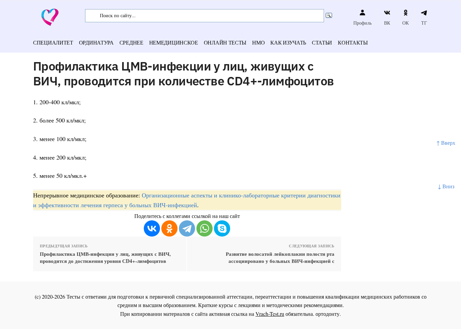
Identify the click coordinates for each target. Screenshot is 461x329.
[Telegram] (187, 228)
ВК (387, 23)
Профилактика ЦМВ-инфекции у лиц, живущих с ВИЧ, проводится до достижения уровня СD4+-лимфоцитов (105, 257)
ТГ (424, 23)
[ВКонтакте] (152, 228)
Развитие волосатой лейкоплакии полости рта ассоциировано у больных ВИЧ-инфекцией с (280, 257)
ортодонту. (328, 313)
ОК (405, 23)
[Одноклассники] (169, 228)
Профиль (362, 23)
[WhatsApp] (204, 228)
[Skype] (222, 228)
